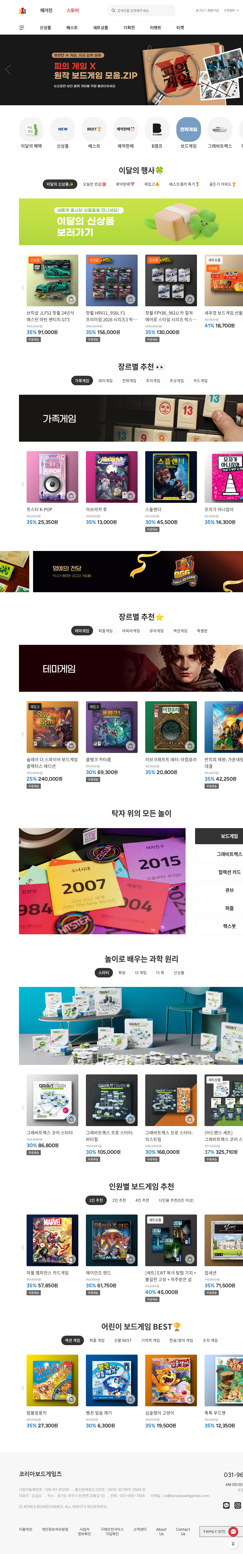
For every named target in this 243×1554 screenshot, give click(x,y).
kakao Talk (226, 1505)
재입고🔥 (152, 184)
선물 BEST (123, 1340)
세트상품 (100, 27)
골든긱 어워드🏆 (222, 184)
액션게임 (180, 630)
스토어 (73, 10)
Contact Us (183, 1531)
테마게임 (82, 630)
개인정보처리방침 (55, 1529)
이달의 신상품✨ (60, 184)
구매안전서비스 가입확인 (112, 1531)
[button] (8, 70)
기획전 (129, 27)
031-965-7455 (132, 1496)
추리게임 (153, 380)
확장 (122, 972)
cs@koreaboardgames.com (186, 1496)
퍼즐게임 (105, 630)
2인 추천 (119, 1200)
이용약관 (25, 1529)
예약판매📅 (125, 184)
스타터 (103, 972)
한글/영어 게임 (181, 1340)
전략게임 (129, 380)
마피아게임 (131, 630)
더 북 (160, 972)
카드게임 (200, 380)
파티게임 (105, 380)
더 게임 (141, 972)
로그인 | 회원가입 (207, 10)
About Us (161, 1531)
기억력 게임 (150, 1340)
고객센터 (229, 10)
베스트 (72, 27)
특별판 (202, 630)
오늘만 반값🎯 (94, 184)
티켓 (180, 27)
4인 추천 (142, 1200)
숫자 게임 (210, 1340)
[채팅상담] (233, 1531)
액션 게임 (72, 1340)
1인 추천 (96, 1200)
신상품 (45, 27)
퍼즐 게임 (97, 1340)
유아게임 (157, 630)
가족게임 (82, 380)
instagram (237, 1505)
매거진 (46, 10)
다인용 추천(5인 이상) (176, 1200)
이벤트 (155, 27)
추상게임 (177, 380)
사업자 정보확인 (84, 1531)
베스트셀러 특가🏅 (184, 184)
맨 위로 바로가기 (233, 1544)
